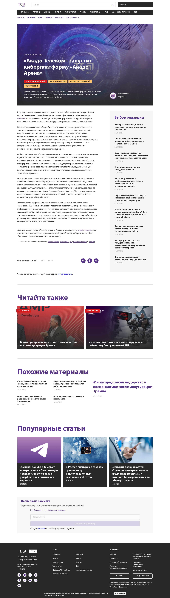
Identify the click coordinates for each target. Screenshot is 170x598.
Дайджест (38, 510)
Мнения (49, 18)
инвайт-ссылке (84, 230)
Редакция (113, 558)
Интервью (31, 18)
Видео (40, 18)
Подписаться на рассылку (85, 524)
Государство (70, 12)
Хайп (106, 12)
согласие (41, 529)
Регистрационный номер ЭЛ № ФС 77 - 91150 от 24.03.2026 (27, 567)
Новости (20, 18)
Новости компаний (60, 574)
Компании (24, 12)
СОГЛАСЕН (120, 593)
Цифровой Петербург (121, 12)
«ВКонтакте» (53, 242)
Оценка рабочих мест (118, 562)
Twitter (92, 242)
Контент (57, 12)
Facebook (64, 242)
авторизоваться (64, 274)
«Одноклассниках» (78, 242)
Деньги (47, 12)
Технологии (95, 12)
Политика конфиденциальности (118, 567)
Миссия (113, 554)
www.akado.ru (23, 119)
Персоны (37, 12)
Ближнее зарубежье (84, 570)
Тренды (83, 12)
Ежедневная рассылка (56, 510)
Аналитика (59, 18)
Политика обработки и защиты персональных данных (142, 556)
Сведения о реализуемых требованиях (138, 564)
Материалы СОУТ (140, 570)
